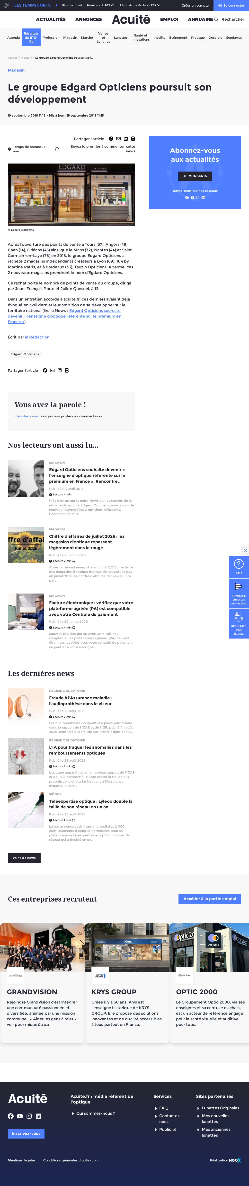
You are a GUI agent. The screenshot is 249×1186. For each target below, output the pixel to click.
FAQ (163, 1108)
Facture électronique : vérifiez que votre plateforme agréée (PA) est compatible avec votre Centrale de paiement (91, 608)
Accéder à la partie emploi (210, 898)
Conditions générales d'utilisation (70, 1160)
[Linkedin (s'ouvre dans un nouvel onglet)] (203, 197)
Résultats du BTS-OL (31, 37)
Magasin (70, 37)
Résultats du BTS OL (101, 5)
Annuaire (200, 19)
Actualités (51, 19)
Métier (55, 794)
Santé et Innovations (141, 37)
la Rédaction (37, 337)
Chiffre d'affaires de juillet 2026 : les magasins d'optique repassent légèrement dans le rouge (86, 542)
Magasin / (28, 57)
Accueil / (14, 57)
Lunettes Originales (221, 1108)
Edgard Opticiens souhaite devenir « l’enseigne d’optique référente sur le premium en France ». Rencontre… (87, 475)
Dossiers (215, 37)
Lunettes (121, 37)
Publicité (168, 1129)
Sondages (234, 37)
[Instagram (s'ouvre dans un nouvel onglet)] (197, 197)
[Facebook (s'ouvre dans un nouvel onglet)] (187, 197)
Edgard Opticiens (25, 354)
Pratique (198, 37)
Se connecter (233, 5)
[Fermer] (245, 550)
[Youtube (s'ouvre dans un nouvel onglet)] (192, 197)
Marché (87, 37)
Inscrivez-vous (26, 1133)
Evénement (178, 37)
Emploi (169, 19)
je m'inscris (195, 176)
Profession (51, 37)
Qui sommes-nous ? (95, 1113)
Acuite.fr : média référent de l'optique (102, 1099)
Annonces (88, 19)
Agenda (13, 37)
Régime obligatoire (67, 691)
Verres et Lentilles (103, 37)
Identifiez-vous (27, 416)
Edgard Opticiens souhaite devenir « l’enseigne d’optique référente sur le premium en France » (64, 316)
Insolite (159, 37)
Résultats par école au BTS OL (140, 5)
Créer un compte (195, 5)
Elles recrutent (72, 5)
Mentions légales (22, 1160)
